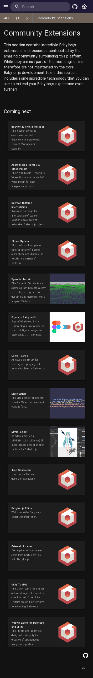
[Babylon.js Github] (75, 6)
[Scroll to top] (83, 668)
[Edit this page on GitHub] (86, 655)
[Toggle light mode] (84, 6)
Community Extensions (54, 18)
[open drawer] (5, 6)
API (6, 18)
